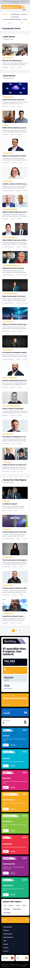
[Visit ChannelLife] (11, 752)
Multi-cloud (24, 14)
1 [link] (13, 630)
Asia (5, 905)
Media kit (13, 745)
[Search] (21, 23)
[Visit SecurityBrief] (11, 858)
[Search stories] (27, 919)
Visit (5, 745)
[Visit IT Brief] (11, 837)
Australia (11, 905)
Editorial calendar (7, 933)
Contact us (6, 930)
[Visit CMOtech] (11, 773)
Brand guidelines (7, 927)
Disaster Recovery (15, 14)
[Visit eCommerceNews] (11, 816)
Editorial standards (8, 937)
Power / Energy (15, 17)
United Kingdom (17, 909)
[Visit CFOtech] (11, 730)
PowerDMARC (23, 966)
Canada (18, 905)
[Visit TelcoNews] (11, 880)
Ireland (24, 905)
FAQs (4, 940)
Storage (25, 19)
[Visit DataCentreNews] (11, 794)
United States (7, 912)
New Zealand (7, 909)
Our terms (5, 951)
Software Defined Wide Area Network (12, 19)
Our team (5, 947)
